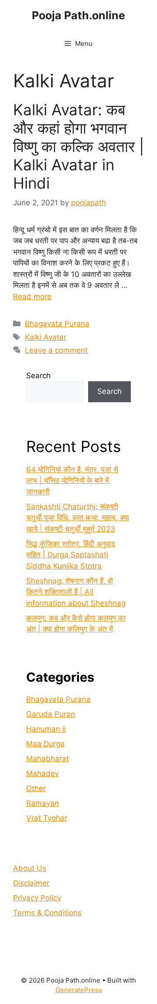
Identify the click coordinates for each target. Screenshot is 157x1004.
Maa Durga (45, 743)
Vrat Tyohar (46, 818)
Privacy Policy (37, 898)
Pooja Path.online (78, 15)
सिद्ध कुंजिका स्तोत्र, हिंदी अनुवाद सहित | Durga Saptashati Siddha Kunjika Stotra (70, 554)
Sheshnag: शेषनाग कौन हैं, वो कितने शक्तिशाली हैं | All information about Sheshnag (76, 591)
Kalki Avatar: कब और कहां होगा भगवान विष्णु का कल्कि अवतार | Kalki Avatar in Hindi (78, 146)
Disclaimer (31, 883)
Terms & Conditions (47, 912)
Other (36, 788)
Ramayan (42, 803)
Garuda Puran (50, 714)
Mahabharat (47, 758)
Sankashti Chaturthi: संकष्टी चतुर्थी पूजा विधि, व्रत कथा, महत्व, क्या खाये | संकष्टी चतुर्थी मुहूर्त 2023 (77, 517)
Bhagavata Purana (57, 323)
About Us (29, 868)
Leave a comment (56, 350)
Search (38, 375)
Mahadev (42, 773)
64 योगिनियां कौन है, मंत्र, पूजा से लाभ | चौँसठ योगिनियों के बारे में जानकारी (72, 480)
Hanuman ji (46, 729)
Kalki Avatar (45, 337)
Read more (32, 296)
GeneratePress (78, 990)
